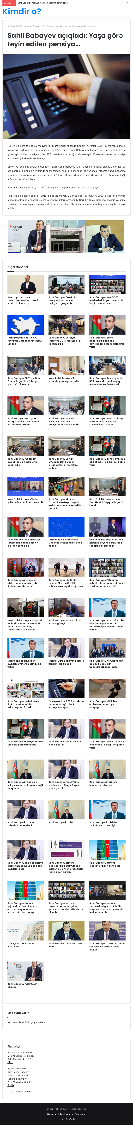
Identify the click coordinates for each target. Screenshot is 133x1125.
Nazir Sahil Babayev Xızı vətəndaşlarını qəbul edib (63, 379)
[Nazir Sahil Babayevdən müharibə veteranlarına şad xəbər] (25, 648)
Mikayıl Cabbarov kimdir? (20, 1055)
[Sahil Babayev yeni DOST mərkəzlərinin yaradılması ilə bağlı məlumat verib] (107, 284)
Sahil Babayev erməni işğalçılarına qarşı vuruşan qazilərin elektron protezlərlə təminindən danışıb (65, 867)
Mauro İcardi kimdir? (28, 2)
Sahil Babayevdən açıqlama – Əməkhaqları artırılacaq (25, 743)
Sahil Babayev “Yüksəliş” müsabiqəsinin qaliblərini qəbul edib (22, 462)
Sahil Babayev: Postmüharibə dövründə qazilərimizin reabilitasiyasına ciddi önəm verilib (106, 625)
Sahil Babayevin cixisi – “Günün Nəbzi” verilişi (103, 824)
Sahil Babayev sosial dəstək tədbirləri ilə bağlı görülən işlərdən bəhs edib (24, 542)
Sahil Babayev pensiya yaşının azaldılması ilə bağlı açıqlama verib (107, 462)
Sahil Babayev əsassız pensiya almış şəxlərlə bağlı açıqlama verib (107, 744)
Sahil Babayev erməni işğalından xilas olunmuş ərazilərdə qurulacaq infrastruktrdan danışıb (22, 908)
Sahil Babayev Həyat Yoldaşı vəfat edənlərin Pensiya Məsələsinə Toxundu (106, 421)
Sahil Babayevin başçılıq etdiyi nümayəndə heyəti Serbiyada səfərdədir (22, 583)
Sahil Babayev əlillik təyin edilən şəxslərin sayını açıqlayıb (104, 704)
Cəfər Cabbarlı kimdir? (19, 1091)
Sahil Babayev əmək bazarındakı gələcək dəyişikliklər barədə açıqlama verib (107, 342)
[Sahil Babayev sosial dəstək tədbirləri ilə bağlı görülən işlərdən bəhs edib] (25, 527)
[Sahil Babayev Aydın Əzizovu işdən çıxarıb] (66, 729)
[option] (27, 236)
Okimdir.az (52, 1114)
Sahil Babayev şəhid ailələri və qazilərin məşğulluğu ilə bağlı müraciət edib (25, 866)
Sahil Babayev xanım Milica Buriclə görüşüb (64, 622)
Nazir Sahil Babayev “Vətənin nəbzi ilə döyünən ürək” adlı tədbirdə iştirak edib (106, 542)
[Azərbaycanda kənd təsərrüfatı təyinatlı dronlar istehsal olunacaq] (25, 284)
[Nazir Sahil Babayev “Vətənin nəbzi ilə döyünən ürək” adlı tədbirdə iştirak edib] (107, 527)
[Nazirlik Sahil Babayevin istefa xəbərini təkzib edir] (66, 648)
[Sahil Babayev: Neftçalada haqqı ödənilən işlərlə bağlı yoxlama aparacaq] (25, 405)
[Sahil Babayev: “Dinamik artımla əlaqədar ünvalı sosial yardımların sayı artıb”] (107, 567)
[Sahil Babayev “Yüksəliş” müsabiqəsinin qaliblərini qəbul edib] (25, 446)
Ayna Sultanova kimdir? (19, 1052)
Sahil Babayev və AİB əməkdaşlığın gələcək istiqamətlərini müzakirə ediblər (63, 463)
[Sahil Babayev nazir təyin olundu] (25, 971)
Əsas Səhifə (15, 26)
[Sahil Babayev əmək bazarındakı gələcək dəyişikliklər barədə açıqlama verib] (107, 325)
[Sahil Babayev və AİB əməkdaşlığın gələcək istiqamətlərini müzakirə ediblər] (66, 446)
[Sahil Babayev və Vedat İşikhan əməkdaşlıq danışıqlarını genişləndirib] (66, 405)
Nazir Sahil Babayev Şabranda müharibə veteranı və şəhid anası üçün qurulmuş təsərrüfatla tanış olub (25, 625)
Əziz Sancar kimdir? (18, 1072)
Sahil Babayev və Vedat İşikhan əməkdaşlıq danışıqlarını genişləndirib (63, 421)
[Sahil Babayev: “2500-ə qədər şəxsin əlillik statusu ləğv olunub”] (107, 930)
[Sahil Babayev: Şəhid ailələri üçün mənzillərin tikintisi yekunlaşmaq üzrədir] (25, 688)
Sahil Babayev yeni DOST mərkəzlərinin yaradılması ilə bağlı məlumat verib (106, 300)
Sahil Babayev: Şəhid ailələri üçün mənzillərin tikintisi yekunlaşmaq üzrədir (24, 704)
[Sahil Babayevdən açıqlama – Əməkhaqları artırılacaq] (25, 729)
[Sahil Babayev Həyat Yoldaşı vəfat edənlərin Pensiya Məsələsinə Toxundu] (107, 405)
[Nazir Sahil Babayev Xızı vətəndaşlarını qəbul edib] (66, 365)
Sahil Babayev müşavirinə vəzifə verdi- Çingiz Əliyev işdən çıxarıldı (63, 785)
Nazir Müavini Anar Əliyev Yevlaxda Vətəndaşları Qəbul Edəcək (24, 340)
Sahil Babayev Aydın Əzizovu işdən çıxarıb (65, 743)
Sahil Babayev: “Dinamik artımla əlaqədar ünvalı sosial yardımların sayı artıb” (107, 583)
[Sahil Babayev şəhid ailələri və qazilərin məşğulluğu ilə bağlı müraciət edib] (25, 850)
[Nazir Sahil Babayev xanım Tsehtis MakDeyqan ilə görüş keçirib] (107, 486)
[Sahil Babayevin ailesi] (66, 809)
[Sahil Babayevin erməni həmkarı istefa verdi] (107, 769)
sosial (37, 26)
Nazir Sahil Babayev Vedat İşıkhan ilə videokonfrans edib (25, 501)
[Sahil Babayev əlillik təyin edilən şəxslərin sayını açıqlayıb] (107, 688)
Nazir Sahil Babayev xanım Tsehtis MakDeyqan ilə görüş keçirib (106, 502)
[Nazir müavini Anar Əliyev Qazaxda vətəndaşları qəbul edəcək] (66, 527)
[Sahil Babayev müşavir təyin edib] (66, 930)
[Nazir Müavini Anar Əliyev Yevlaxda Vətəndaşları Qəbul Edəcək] (25, 325)
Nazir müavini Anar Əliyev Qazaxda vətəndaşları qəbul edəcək (65, 542)
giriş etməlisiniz (38, 1022)
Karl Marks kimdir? (17, 1078)
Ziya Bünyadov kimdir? (19, 1082)
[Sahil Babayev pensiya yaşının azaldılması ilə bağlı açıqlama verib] (107, 446)
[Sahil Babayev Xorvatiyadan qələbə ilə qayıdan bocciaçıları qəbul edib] (107, 648)
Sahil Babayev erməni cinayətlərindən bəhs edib (104, 864)
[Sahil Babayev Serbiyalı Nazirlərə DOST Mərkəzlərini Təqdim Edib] (66, 325)
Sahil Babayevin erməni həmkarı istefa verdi (103, 783)
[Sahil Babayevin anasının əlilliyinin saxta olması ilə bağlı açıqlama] (25, 769)
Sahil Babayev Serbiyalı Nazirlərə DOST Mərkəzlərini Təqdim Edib (64, 340)
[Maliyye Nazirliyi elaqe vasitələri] (25, 930)
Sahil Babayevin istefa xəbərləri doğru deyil (20, 824)
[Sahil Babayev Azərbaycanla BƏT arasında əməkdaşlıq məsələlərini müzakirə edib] (107, 365)
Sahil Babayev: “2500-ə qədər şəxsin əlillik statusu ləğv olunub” (107, 946)
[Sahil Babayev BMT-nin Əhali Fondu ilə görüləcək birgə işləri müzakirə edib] (25, 365)
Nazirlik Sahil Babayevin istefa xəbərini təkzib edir (66, 662)
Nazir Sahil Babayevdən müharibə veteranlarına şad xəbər (24, 664)
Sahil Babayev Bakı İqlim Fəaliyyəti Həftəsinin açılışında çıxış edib (62, 300)
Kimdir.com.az (66, 1114)
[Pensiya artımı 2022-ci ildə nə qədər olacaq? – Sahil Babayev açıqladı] (66, 688)
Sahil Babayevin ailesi (61, 822)
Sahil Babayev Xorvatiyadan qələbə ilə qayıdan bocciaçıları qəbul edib (106, 664)
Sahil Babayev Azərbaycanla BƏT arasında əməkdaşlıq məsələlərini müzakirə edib (106, 381)
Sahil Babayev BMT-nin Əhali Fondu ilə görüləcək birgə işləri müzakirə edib (24, 381)
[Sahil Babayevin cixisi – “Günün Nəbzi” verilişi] (107, 809)
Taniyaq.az (80, 1114)
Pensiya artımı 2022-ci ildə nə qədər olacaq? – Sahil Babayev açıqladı (66, 704)
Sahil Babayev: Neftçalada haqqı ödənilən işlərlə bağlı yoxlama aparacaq (23, 421)
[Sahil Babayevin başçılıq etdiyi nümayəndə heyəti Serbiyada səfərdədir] (25, 567)
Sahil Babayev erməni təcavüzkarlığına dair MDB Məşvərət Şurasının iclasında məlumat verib (106, 908)
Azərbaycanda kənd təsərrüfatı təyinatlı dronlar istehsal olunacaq (24, 300)
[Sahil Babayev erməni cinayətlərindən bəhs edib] (107, 850)
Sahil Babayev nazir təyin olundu (22, 985)
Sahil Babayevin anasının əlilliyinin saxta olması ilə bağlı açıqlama (25, 785)
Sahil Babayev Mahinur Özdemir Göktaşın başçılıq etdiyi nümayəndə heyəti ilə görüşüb (64, 504)
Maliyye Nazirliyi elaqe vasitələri (20, 945)
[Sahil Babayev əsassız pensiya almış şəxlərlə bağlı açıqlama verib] (107, 729)
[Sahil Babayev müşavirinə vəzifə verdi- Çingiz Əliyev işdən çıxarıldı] (66, 769)
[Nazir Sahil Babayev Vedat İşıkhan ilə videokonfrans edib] (25, 486)
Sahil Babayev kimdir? (19, 1059)
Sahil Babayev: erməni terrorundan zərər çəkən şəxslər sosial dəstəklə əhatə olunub (65, 908)
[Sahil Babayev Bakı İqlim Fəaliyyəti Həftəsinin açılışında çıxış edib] (66, 284)
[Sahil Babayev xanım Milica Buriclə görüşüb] (66, 607)
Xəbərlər (28, 26)
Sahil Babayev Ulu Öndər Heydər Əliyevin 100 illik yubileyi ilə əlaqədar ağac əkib (66, 583)
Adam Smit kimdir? (17, 1068)
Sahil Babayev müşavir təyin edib (65, 945)
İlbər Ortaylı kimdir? (17, 1075)
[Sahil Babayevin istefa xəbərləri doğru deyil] (25, 809)
